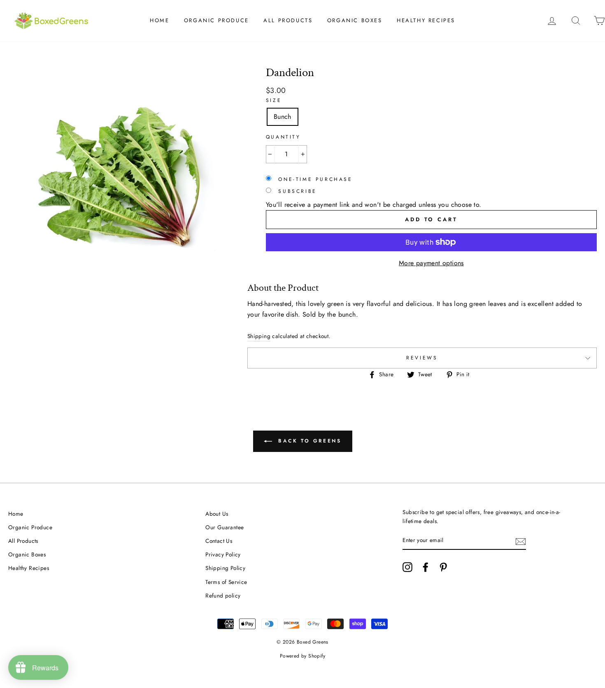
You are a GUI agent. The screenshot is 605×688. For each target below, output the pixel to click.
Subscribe (296, 191)
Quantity (283, 137)
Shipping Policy (225, 568)
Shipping (258, 336)
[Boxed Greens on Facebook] (425, 567)
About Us (216, 514)
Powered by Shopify (302, 656)
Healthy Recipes (426, 20)
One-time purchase (314, 179)
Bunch (282, 116)
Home (159, 20)
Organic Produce (216, 20)
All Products (287, 20)
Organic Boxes (354, 20)
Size (274, 100)
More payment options (431, 263)
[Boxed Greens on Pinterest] (443, 567)
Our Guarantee (224, 527)
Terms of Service (226, 582)
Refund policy (222, 595)
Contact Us (218, 541)
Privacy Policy (223, 554)
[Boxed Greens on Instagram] (407, 567)
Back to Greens (308, 441)
